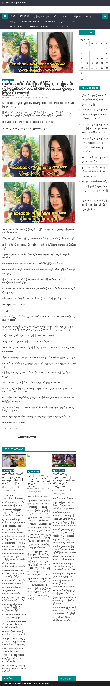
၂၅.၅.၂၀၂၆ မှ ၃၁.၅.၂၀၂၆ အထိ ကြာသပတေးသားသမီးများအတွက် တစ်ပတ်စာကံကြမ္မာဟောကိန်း (95, 145)
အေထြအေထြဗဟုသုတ (31, 21)
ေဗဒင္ (88, 16)
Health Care (75, 21)
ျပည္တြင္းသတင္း (41, 16)
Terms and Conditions (40, 26)
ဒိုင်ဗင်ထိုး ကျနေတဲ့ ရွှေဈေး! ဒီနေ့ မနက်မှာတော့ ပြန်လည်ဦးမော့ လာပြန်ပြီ (94, 99)
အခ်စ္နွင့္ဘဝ (77, 16)
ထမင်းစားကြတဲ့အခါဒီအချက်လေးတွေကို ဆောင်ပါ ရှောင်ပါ (13, 678)
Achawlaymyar (27, 97)
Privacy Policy (17, 26)
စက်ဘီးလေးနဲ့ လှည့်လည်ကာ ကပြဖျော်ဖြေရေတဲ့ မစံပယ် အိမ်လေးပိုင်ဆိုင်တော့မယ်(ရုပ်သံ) (63, 480)
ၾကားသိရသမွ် (8, 80)
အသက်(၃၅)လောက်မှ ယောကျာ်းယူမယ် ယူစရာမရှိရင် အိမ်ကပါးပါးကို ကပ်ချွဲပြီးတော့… (13, 478)
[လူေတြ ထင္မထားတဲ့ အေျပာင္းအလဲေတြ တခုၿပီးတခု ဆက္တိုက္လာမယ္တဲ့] (39, 461)
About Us (24, 16)
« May (82, 79)
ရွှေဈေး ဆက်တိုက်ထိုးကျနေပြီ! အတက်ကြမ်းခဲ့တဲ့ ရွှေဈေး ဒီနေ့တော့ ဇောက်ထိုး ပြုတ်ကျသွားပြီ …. (95, 188)
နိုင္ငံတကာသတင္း (61, 16)
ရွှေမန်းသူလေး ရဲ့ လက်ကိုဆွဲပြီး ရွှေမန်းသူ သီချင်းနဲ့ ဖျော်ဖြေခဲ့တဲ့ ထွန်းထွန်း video (94, 204)
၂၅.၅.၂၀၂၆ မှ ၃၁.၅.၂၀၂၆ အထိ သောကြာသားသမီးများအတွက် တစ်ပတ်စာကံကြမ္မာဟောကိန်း (95, 128)
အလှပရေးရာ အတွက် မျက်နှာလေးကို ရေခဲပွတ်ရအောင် (68, 678)
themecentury (44, 683)
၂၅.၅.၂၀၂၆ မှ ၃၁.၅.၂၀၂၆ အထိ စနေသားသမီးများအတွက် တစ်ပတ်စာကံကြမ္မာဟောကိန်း (95, 114)
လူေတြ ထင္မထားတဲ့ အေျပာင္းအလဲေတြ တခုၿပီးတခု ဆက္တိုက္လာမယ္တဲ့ (39, 480)
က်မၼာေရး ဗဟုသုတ (54, 21)
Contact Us (62, 26)
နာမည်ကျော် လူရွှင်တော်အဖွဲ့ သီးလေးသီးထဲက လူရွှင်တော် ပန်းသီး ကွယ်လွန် (94, 171)
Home (12, 16)
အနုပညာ (13, 21)
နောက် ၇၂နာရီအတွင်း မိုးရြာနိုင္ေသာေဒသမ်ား (94, 159)
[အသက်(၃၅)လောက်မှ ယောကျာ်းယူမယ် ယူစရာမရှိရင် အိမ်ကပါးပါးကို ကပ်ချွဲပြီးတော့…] (14, 460)
